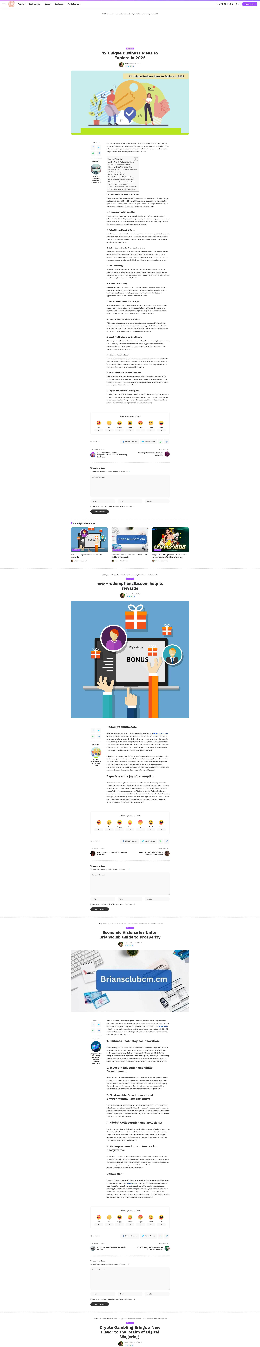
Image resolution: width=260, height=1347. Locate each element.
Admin (127, 63)
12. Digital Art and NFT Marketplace (122, 189)
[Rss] (232, 4)
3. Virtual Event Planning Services (120, 167)
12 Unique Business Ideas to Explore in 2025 (96, 762)
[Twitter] (219, 4)
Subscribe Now (250, 4)
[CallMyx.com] (11, 4)
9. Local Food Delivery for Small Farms (122, 182)
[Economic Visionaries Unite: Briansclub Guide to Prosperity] (130, 539)
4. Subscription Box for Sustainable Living (123, 169)
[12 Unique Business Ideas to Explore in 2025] (96, 752)
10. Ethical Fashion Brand (118, 184)
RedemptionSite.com (160, 733)
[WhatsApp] (131, 66)
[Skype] (222, 4)
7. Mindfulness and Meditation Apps (121, 177)
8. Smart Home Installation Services (121, 179)
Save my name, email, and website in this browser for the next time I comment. (113, 506)
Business (130, 48)
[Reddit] (227, 4)
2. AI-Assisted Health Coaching (119, 164)
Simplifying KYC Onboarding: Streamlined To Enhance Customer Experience (96, 1058)
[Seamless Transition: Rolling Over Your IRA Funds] (96, 169)
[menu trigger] (5, 4)
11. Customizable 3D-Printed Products (123, 187)
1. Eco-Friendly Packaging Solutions (121, 162)
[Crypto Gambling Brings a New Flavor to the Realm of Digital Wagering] (170, 539)
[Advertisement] (130, 31)
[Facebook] (217, 4)
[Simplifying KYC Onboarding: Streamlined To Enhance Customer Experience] (96, 1046)
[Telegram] (230, 4)
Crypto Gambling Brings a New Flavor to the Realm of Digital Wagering (169, 556)
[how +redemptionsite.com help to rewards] (89, 539)
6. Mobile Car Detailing (117, 174)
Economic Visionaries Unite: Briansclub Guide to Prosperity (129, 556)
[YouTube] (225, 4)
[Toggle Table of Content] (135, 159)
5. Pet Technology (115, 172)
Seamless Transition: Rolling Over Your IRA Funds (96, 179)
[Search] (239, 4)
